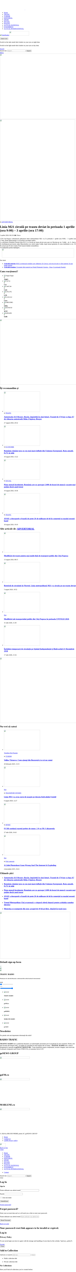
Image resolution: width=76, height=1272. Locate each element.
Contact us (7, 1139)
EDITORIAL (8, 18)
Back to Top (4, 1148)
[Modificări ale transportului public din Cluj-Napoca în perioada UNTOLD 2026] (40, 602)
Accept (2, 1244)
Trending (7, 753)
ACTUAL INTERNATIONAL (14, 29)
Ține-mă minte (6, 1198)
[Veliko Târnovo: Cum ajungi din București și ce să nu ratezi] (40, 740)
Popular (15, 753)
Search (29, 51)
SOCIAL (7, 21)
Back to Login (4, 1224)
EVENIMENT (8, 27)
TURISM (7, 16)
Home (6, 12)
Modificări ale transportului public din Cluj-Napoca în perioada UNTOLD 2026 (36, 619)
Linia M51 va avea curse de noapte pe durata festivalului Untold (30, 797)
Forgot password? (5, 1205)
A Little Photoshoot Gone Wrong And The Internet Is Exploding (30, 865)
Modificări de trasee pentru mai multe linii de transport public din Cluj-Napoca (36, 556)
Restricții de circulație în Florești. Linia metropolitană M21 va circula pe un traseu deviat (40, 586)
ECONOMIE (10, 447)
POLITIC (7, 23)
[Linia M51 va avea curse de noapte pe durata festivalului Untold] (40, 777)
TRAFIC (7, 14)
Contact (6, 1172)
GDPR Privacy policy (11, 1140)
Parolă (2, 1194)
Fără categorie (10, 861)
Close (2, 1149)
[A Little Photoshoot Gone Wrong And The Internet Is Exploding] (40, 845)
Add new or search (6, 1255)
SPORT (6, 20)
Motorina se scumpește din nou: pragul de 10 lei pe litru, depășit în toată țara (35, 909)
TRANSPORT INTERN (13, 793)
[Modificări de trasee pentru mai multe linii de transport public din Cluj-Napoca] (40, 542)
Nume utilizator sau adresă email (10, 1190)
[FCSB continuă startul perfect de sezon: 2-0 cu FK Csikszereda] (40, 813)
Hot (5, 615)
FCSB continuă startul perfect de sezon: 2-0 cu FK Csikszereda (29, 829)
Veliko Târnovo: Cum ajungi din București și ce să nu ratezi (28, 760)
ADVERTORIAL (25, 528)
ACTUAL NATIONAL (11, 25)
